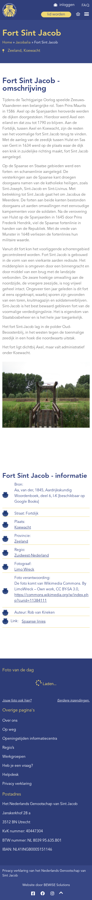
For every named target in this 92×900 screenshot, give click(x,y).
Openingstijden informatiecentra (29, 739)
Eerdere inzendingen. (73, 700)
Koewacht (22, 528)
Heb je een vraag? (17, 766)
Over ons (9, 721)
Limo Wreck (24, 570)
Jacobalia (23, 42)
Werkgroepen (13, 757)
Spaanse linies (34, 622)
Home (7, 42)
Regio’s (8, 748)
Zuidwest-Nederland (31, 556)
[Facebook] (42, 893)
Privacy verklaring (17, 784)
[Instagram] (52, 893)
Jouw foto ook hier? (17, 700)
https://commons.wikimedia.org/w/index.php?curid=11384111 (51, 598)
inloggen (67, 5)
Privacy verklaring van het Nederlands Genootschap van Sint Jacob (44, 873)
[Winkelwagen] (78, 14)
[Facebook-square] (33, 893)
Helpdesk (10, 775)
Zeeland (21, 542)
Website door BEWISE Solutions (46, 885)
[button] (86, 14)
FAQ (86, 5)
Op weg (9, 730)
